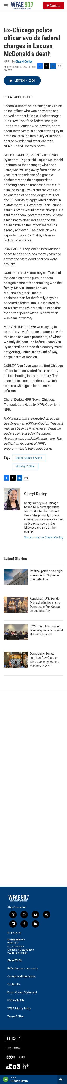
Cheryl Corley (24, 61)
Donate (55, 5)
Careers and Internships (21, 976)
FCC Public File (15, 1000)
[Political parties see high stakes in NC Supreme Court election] (16, 577)
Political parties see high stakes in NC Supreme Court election (46, 575)
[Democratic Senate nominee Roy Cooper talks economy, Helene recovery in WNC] (16, 660)
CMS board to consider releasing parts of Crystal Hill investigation (46, 630)
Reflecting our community (22, 968)
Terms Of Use (15, 1016)
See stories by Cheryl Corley (43, 537)
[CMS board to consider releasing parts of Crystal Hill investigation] (16, 632)
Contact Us (13, 984)
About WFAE (14, 960)
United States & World (29, 457)
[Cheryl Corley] (12, 499)
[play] (5, 1079)
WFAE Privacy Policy (19, 1008)
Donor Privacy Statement (22, 992)
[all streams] (62, 1079)
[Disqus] (33, 741)
